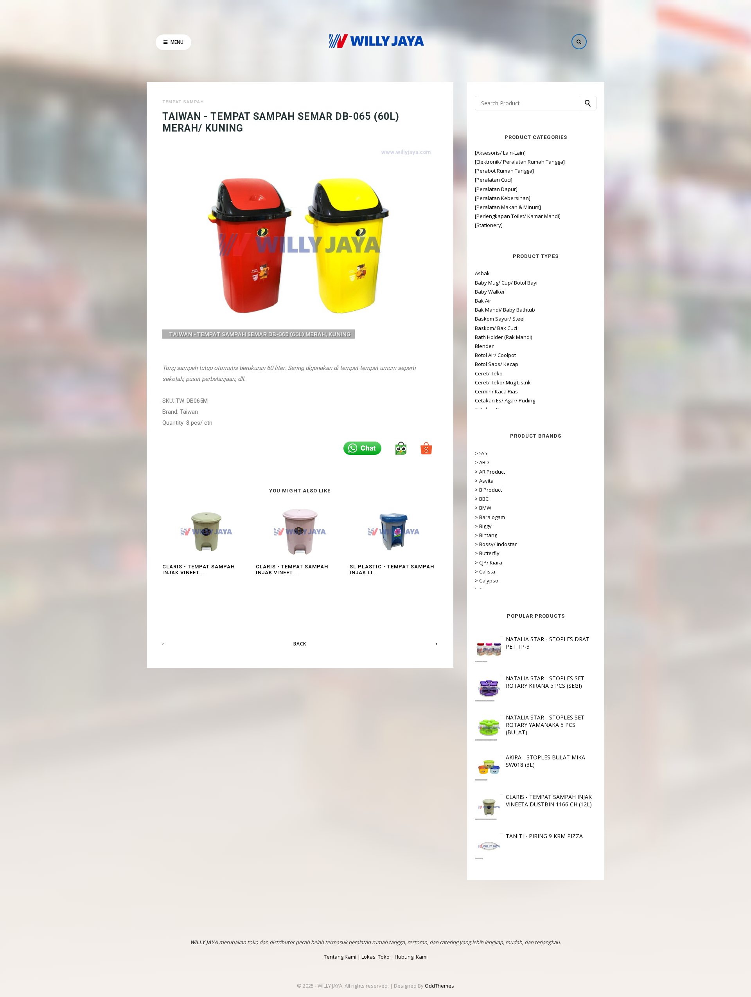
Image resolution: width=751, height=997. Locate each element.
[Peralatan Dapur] (496, 189)
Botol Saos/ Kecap (496, 364)
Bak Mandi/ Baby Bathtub (505, 309)
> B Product (488, 489)
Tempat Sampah (183, 102)
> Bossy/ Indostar (496, 544)
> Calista (485, 571)
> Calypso (486, 580)
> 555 (481, 453)
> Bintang (486, 535)
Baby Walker (490, 291)
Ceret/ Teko (489, 373)
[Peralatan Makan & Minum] (508, 207)
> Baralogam (490, 517)
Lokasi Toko (375, 956)
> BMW (483, 507)
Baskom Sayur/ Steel (500, 318)
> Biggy (483, 526)
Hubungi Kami (411, 956)
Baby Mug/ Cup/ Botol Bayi (506, 282)
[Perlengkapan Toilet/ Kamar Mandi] (518, 216)
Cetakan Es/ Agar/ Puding (505, 400)
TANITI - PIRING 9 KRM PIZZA (544, 836)
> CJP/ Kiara (488, 562)
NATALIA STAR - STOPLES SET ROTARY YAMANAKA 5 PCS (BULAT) (545, 725)
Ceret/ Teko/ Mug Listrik (503, 382)
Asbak (482, 273)
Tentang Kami (340, 956)
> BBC (482, 498)
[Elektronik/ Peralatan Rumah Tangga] (520, 161)
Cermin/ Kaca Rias (496, 391)
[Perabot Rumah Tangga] (504, 170)
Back (299, 643)
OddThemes (439, 985)
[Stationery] (489, 225)
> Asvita (484, 480)
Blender (484, 346)
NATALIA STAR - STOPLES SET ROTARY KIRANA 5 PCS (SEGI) (545, 681)
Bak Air (483, 300)
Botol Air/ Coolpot (495, 355)
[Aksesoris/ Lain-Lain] (500, 152)
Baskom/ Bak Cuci (496, 328)
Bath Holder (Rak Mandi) (503, 337)
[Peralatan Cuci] (493, 179)
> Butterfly (487, 553)
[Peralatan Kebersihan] (502, 198)
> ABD (482, 462)
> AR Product (490, 471)
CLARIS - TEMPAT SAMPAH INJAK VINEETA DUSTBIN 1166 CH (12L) (549, 800)
